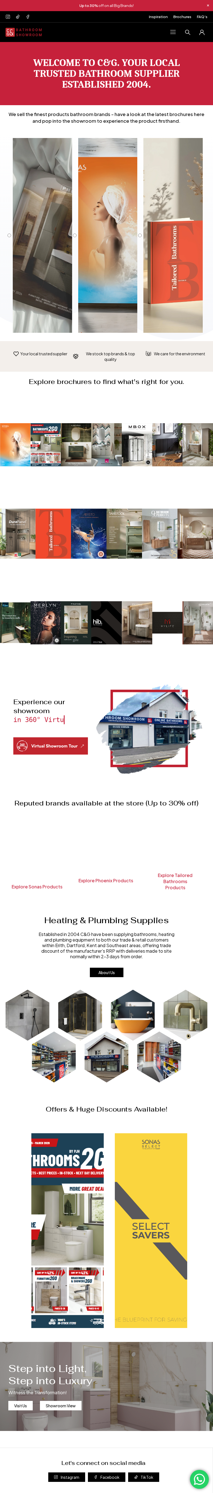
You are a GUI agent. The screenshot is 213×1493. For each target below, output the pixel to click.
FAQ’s (202, 16)
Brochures (182, 16)
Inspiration (158, 16)
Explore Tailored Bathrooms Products (175, 881)
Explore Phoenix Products (105, 880)
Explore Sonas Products (37, 887)
